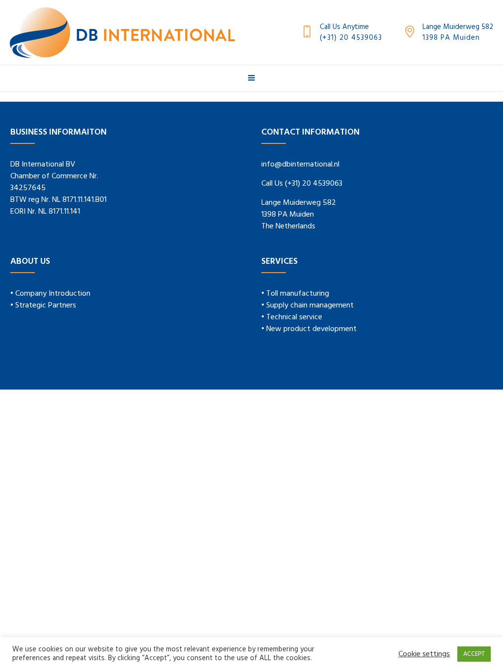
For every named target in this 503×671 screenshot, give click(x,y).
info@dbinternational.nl (300, 164)
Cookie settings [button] (424, 654)
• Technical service (291, 317)
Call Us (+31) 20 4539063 (301, 183)
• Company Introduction (50, 293)
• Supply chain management (307, 305)
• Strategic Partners (43, 305)
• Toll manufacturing (295, 293)
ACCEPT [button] (474, 654)
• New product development (309, 329)
